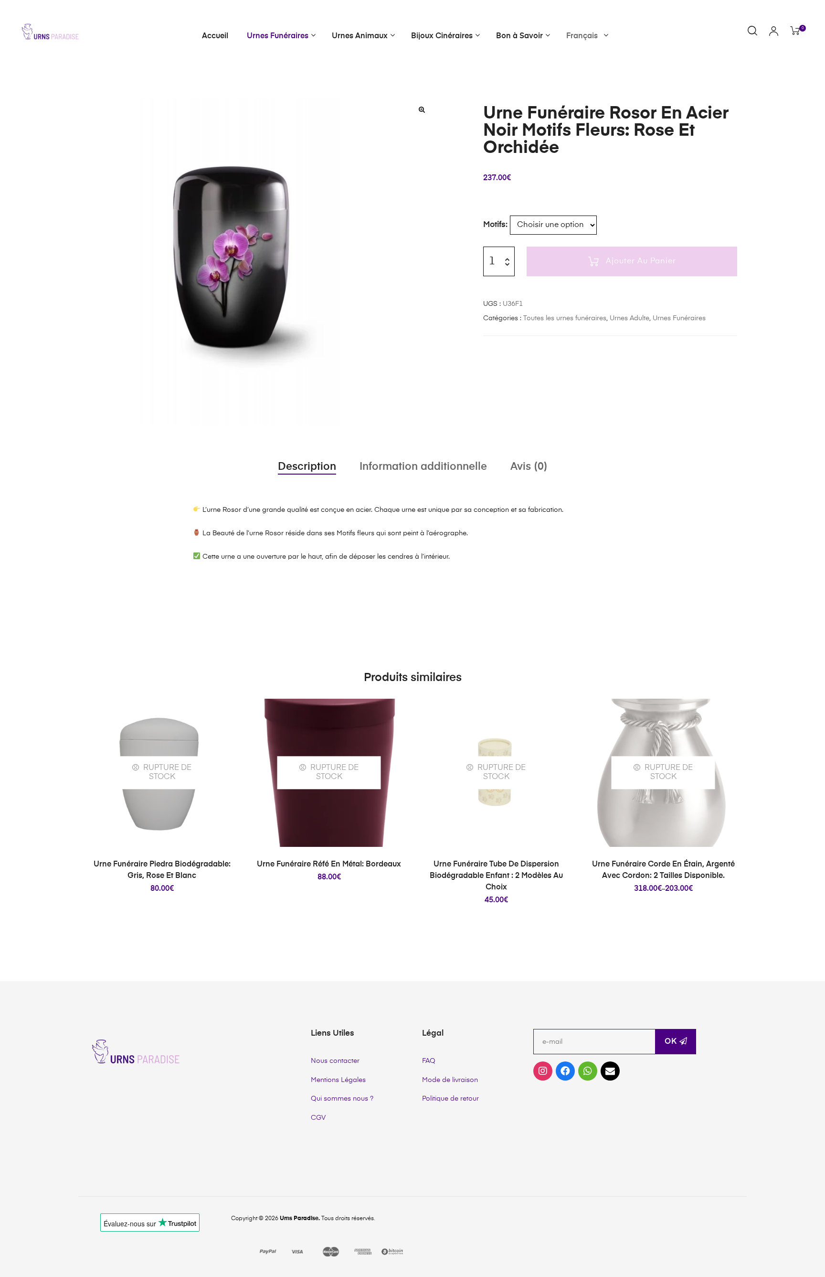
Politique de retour (450, 1098)
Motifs (494, 225)
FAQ (428, 1061)
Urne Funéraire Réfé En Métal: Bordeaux (329, 864)
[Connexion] (773, 32)
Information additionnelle (423, 467)
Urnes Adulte (629, 318)
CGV (318, 1118)
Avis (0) (529, 467)
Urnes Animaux (360, 36)
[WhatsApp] (587, 1071)
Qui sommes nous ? (342, 1098)
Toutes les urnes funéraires (564, 318)
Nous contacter (335, 1061)
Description (307, 467)
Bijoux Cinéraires (442, 36)
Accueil (215, 36)
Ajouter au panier (641, 261)
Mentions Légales (338, 1080)
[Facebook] (565, 1071)
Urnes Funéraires (277, 36)
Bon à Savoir (519, 36)
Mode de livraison (450, 1080)
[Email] (610, 1071)
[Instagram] (542, 1071)
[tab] (307, 467)
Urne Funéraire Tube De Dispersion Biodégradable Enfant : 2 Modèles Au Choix (496, 876)
